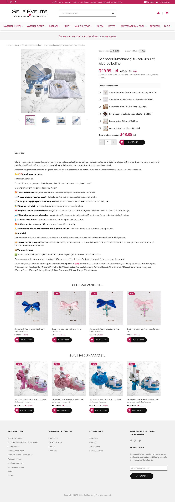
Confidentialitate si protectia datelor (23, 442)
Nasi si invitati (83, 26)
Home (9, 45)
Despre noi (53, 438)
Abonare (141, 476)
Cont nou (93, 442)
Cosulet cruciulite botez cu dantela (126, 99)
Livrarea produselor (16, 451)
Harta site (53, 451)
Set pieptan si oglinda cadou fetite (125, 114)
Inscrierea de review (16, 467)
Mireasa (54, 26)
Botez (112, 26)
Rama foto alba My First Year (123, 107)
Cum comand (13, 447)
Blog (167, 26)
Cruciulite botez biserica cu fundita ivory (128, 92)
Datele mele (94, 447)
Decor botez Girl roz (118, 121)
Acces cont (93, 438)
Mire (67, 26)
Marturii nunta (12, 26)
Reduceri (155, 26)
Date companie (55, 442)
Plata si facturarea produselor (20, 455)
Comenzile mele (96, 451)
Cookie (10, 475)
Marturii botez (35, 26)
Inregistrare (164, 2)
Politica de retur (14, 459)
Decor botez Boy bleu (119, 128)
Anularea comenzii (16, 463)
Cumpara (133, 142)
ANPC (10, 471)
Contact (150, 2)
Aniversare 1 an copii (133, 26)
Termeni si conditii (15, 438)
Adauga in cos (26, 340)
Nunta (99, 26)
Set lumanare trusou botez (32, 45)
